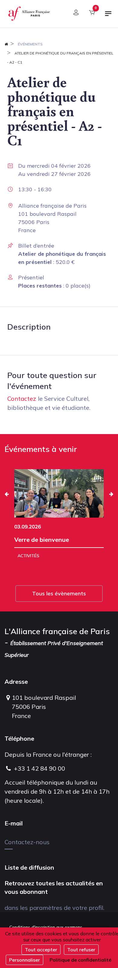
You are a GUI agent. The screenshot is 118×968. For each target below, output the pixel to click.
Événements (30, 44)
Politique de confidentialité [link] (80, 960)
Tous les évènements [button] (59, 593)
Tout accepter (41, 950)
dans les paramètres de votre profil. (54, 907)
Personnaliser (24, 960)
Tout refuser (81, 950)
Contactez (21, 398)
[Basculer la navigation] (108, 16)
